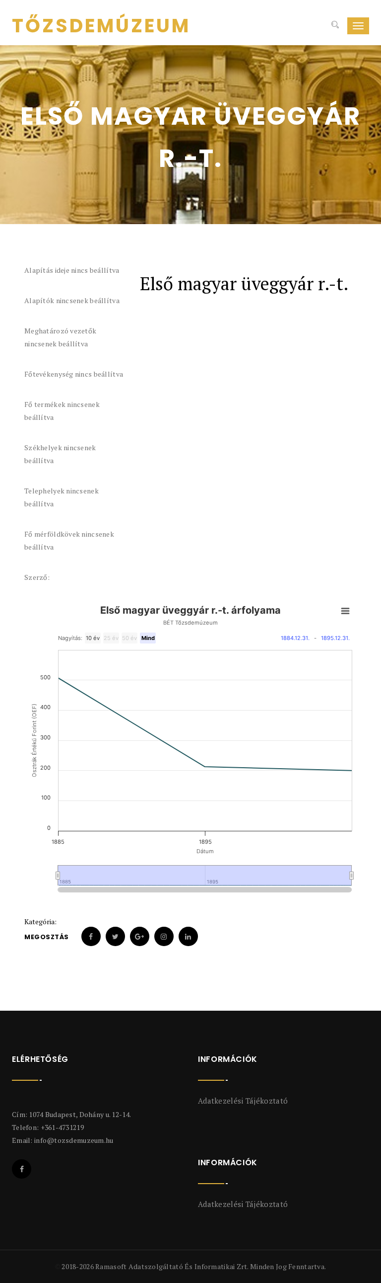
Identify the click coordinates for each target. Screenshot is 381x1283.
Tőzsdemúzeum (101, 25)
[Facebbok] (21, 1169)
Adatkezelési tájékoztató (243, 1101)
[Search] (334, 26)
